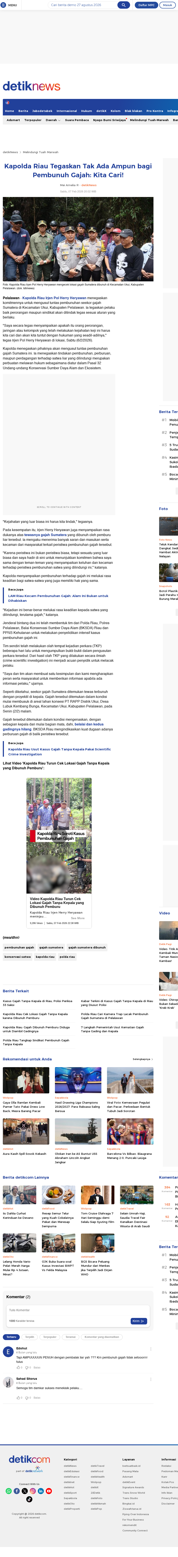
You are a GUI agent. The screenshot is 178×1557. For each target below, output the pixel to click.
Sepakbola (70, 1498)
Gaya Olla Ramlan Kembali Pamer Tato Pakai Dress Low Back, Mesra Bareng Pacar (24, 1107)
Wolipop (96, 1482)
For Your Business (133, 1519)
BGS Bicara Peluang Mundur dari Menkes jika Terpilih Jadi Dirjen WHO (96, 1268)
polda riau (67, 956)
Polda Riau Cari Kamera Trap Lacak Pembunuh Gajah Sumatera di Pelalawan (114, 1016)
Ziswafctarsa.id (131, 1508)
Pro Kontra (155, 111)
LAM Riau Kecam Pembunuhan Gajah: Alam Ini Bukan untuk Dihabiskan (58, 598)
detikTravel (97, 1465)
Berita (23, 111)
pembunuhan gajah (19, 947)
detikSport (70, 1492)
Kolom (115, 111)
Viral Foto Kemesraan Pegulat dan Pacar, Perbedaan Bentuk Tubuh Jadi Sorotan (128, 1107)
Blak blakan (133, 111)
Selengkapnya (142, 1059)
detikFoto (96, 1498)
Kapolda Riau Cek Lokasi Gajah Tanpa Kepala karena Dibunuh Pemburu (35, 1016)
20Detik (95, 1492)
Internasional (67, 111)
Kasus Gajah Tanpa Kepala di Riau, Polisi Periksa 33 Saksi (37, 1003)
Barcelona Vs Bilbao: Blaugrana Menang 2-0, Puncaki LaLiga (129, 1156)
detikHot (69, 1487)
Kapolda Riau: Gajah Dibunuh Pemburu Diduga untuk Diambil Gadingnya (36, 1029)
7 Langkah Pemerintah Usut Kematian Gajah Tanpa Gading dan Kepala (112, 1029)
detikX (101, 111)
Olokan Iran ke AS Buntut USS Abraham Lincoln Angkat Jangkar (76, 1158)
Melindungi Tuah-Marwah (149, 120)
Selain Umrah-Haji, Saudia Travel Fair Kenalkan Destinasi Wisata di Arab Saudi (135, 1220)
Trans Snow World (133, 1492)
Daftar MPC (146, 5)
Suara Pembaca (77, 120)
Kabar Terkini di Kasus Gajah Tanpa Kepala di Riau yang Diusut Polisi (117, 1003)
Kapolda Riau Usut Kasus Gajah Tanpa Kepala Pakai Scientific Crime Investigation (59, 751)
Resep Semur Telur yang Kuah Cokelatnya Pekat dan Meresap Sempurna (58, 1220)
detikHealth (98, 1476)
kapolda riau (45, 956)
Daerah (52, 120)
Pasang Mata (130, 1471)
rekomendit (129, 1525)
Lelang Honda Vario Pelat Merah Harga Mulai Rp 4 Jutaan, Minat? (16, 1268)
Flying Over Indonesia (135, 1514)
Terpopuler (32, 120)
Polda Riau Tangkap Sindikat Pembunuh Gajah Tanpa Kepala (36, 1042)
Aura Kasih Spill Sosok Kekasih (24, 1153)
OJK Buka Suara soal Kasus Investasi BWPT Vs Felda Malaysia (58, 1266)
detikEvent (128, 1482)
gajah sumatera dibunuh (87, 947)
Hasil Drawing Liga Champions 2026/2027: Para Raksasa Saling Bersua (77, 1107)
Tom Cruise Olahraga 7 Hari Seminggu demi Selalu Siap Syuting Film (97, 1218)
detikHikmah (98, 1503)
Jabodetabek (42, 111)
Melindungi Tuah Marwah (40, 152)
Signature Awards (133, 1487)
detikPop (96, 1508)
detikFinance (71, 1476)
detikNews (10, 152)
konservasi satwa (18, 956)
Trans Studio (130, 1498)
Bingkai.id (128, 1503)
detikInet (69, 1482)
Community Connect (135, 1530)
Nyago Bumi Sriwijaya (109, 120)
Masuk (167, 5)
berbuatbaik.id (131, 1465)
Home (9, 111)
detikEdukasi (71, 1471)
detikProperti (72, 1508)
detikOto (69, 1503)
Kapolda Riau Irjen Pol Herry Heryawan (54, 298)
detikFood (97, 1471)
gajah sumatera (51, 947)
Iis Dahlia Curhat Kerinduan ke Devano (18, 1215)
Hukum (86, 111)
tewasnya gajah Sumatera (45, 535)
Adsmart (13, 120)
